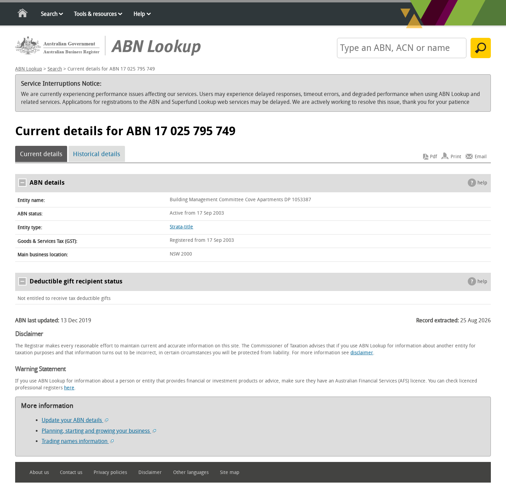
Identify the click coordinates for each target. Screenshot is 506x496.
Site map (229, 472)
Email (481, 157)
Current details (41, 154)
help (482, 183)
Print (456, 157)
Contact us (71, 472)
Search (49, 14)
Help (139, 14)
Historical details (96, 154)
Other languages (191, 472)
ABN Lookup (28, 69)
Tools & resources (95, 14)
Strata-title (181, 227)
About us (39, 472)
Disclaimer (150, 472)
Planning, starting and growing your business (96, 431)
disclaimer (361, 353)
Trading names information (75, 441)
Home (23, 14)
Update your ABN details (72, 420)
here (69, 388)
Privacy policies (110, 472)
